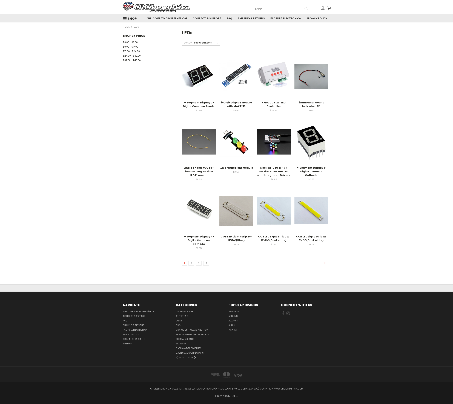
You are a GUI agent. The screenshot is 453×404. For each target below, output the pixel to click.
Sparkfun (233, 311)
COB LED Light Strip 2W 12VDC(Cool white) (273, 238)
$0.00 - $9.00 (130, 42)
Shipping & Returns (251, 18)
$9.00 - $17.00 (130, 46)
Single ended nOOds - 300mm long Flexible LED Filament (199, 171)
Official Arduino (185, 339)
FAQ (229, 18)
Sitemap (127, 343)
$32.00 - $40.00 (132, 60)
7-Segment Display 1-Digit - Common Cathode (311, 171)
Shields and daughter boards (193, 334)
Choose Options (311, 79)
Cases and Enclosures (189, 348)
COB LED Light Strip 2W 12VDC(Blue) (236, 238)
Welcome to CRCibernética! (167, 18)
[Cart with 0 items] (329, 8)
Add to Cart (199, 79)
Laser (179, 320)
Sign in (127, 339)
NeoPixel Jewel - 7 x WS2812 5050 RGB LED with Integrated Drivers (273, 171)
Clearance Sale (184, 311)
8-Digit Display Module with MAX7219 (236, 104)
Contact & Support (207, 18)
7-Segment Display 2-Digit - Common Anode (199, 104)
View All (232, 329)
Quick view (198, 72)
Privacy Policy (316, 18)
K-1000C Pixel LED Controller (274, 104)
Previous (443, 393)
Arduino (233, 316)
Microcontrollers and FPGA (192, 329)
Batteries (181, 343)
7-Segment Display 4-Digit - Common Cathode (199, 240)
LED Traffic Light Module (236, 168)
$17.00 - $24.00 (131, 51)
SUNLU (231, 325)
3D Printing (182, 316)
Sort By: (188, 42)
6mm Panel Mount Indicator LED (311, 104)
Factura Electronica (285, 18)
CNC (178, 325)
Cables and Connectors (190, 352)
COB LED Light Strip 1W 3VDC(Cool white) (311, 238)
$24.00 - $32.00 (132, 55)
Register (140, 339)
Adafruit (233, 320)
